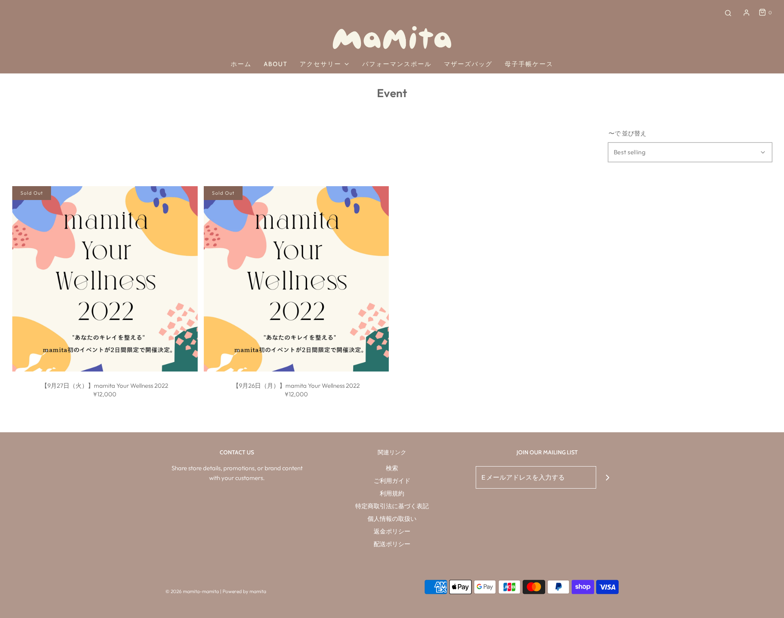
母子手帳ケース (529, 64)
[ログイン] (746, 12)
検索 (392, 468)
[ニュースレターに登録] (607, 477)
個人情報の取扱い (392, 518)
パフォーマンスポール (397, 64)
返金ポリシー (392, 531)
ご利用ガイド (392, 481)
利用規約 (392, 493)
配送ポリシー (392, 544)
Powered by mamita (244, 591)
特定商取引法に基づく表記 (392, 506)
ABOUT (275, 64)
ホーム (241, 64)
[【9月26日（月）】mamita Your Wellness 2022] (296, 278)
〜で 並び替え (627, 133)
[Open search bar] (728, 12)
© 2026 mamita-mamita (192, 591)
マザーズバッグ (468, 64)
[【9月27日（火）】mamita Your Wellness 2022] (105, 278)
